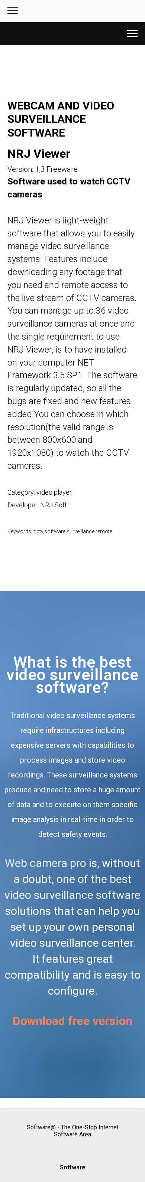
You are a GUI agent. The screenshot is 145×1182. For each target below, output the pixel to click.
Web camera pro (45, 863)
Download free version (72, 1021)
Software (73, 1167)
